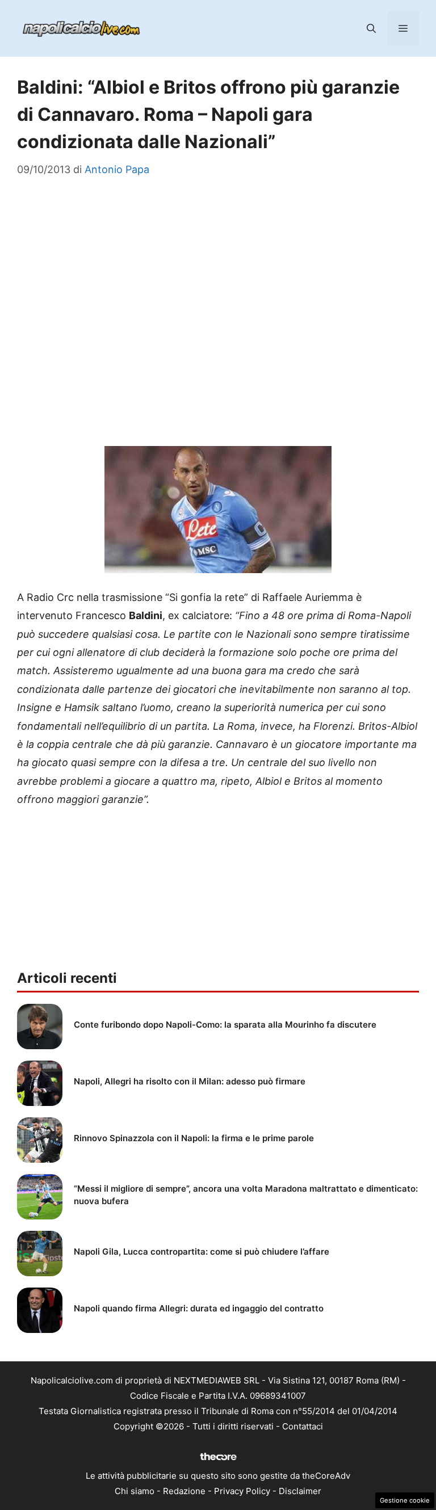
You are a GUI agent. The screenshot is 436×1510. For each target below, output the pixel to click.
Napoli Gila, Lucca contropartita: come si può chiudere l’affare (201, 1251)
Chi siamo (134, 1491)
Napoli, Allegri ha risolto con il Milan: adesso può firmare (189, 1081)
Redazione (184, 1491)
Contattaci (302, 1426)
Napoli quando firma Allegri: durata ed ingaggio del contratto (199, 1308)
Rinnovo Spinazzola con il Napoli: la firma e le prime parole (194, 1138)
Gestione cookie (405, 1500)
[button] (371, 28)
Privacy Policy (242, 1491)
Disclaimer (300, 1491)
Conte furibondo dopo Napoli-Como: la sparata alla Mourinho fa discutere (225, 1024)
